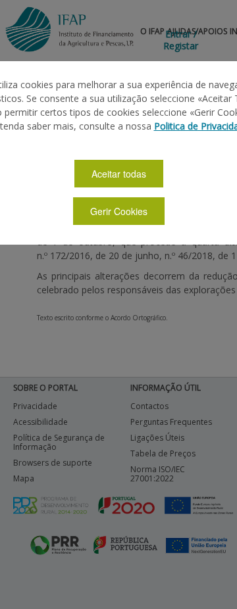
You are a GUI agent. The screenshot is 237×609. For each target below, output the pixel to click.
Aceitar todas (119, 173)
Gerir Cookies (118, 211)
